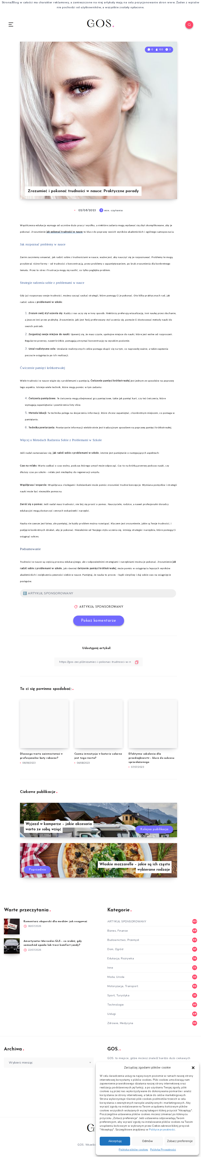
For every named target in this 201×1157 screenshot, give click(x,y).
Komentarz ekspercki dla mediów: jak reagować (55, 921)
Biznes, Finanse (117, 931)
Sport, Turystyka (118, 995)
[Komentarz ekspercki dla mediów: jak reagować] (12, 926)
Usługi (111, 1014)
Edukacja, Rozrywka (120, 958)
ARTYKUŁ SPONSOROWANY (101, 607)
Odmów (147, 1141)
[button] (193, 1068)
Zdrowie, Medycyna (120, 1023)
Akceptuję (115, 1141)
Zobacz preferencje (180, 1141)
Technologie (115, 1005)
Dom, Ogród (115, 949)
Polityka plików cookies (133, 1149)
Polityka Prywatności (163, 1149)
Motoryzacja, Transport (122, 986)
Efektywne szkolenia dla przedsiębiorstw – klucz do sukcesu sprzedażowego (151, 758)
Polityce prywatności (162, 1129)
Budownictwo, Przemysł (123, 940)
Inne (110, 968)
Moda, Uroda (115, 977)
